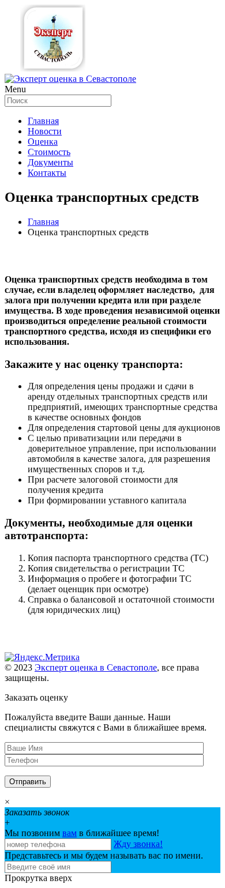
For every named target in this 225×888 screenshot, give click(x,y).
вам (69, 833)
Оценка (43, 141)
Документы (50, 162)
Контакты (47, 173)
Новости (45, 131)
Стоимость (49, 152)
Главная (43, 121)
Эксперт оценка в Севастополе (96, 667)
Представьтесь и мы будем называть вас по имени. (104, 855)
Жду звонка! (138, 844)
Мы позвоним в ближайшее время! (82, 833)
